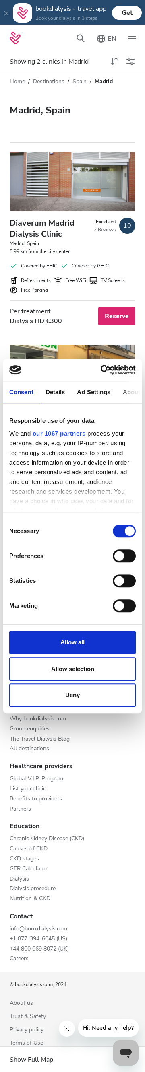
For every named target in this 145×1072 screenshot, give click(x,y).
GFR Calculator (29, 869)
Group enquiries (30, 729)
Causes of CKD (29, 849)
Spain (79, 81)
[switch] (124, 555)
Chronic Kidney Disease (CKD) (47, 838)
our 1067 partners (59, 433)
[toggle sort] (114, 61)
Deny (72, 694)
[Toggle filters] (130, 61)
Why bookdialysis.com (38, 719)
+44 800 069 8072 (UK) (39, 949)
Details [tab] (55, 392)
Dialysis (19, 879)
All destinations (29, 748)
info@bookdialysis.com (38, 929)
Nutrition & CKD (30, 898)
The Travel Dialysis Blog (40, 739)
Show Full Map (31, 1059)
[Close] (6, 12)
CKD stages (24, 859)
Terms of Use (26, 1043)
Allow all (72, 642)
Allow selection (72, 668)
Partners (20, 809)
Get (127, 12)
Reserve (117, 316)
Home (17, 81)
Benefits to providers (36, 799)
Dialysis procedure (33, 888)
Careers (19, 958)
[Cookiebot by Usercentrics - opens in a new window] (102, 370)
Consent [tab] (21, 392)
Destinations (48, 81)
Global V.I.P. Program (36, 779)
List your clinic (28, 789)
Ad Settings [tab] (93, 392)
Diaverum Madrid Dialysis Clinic (42, 228)
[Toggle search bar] (80, 38)
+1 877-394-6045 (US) (38, 939)
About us (21, 1003)
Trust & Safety (28, 1016)
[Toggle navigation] (132, 38)
